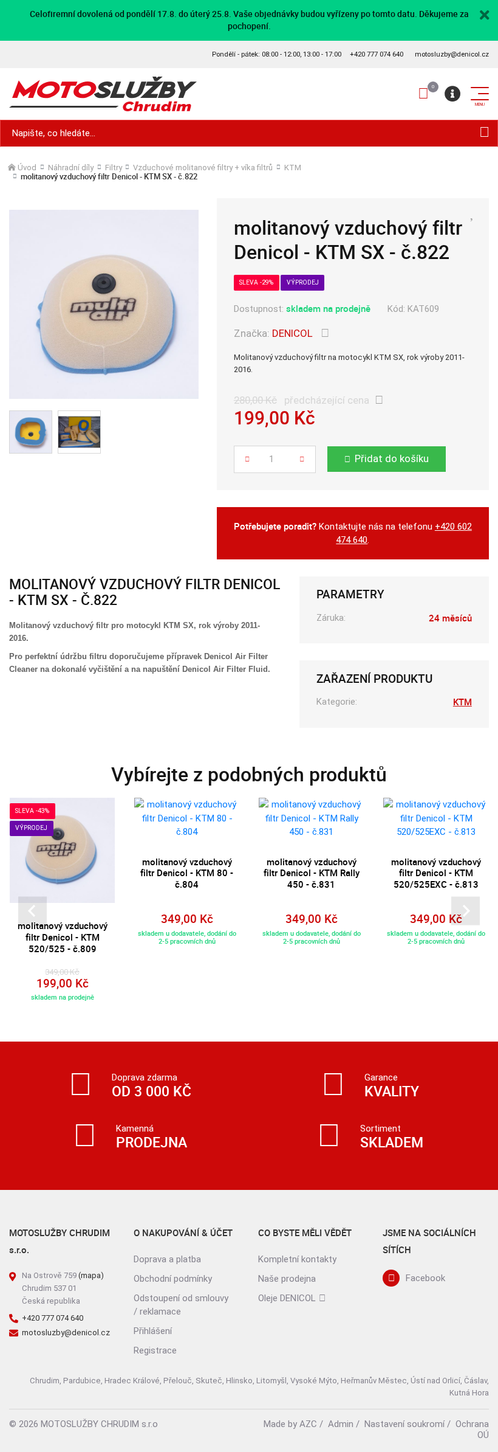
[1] (484, 133)
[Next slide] (465, 911)
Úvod (27, 167)
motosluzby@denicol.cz (452, 54)
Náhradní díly (71, 167)
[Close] (485, 14)
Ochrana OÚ (472, 1429)
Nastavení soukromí (404, 1424)
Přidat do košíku (392, 458)
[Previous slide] (32, 911)
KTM (292, 167)
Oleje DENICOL (287, 1298)
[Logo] (103, 94)
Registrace (155, 1350)
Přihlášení (153, 1331)
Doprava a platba (167, 1259)
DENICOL (292, 333)
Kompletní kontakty (297, 1259)
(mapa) (91, 1275)
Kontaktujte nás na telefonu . (353, 533)
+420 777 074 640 (376, 54)
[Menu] (452, 93)
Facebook (425, 1278)
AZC (308, 1424)
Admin (340, 1424)
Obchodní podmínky (173, 1278)
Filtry (113, 167)
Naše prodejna (287, 1278)
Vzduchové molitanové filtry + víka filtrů (203, 167)
